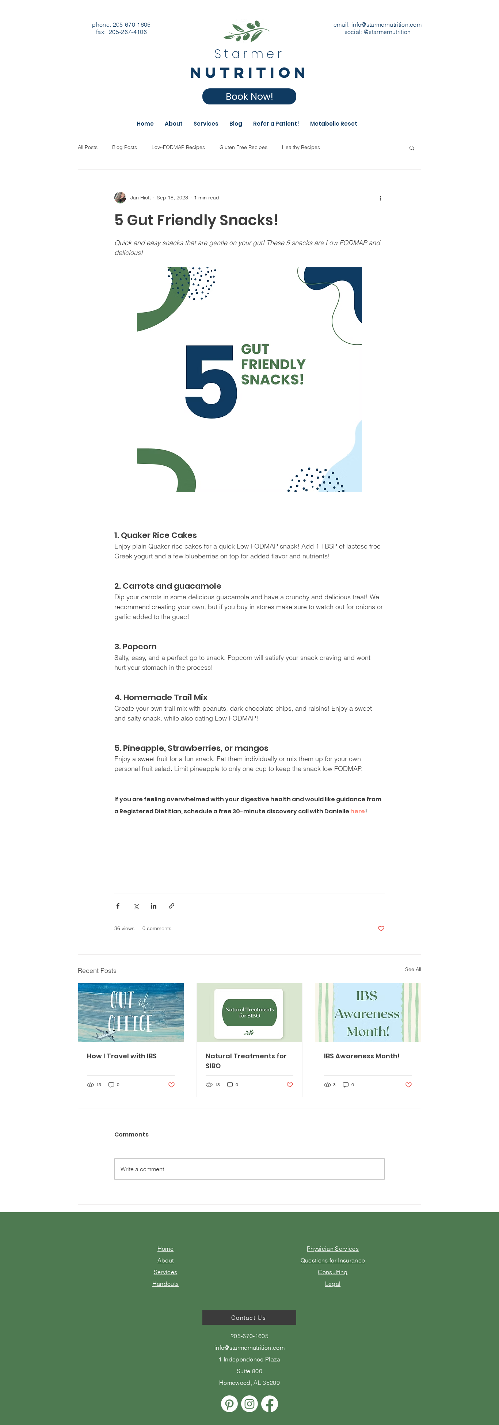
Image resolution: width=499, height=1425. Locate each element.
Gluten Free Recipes (243, 147)
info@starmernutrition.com (386, 24)
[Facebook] (269, 1403)
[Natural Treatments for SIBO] (249, 1012)
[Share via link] (171, 905)
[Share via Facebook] (117, 905)
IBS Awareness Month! (362, 1056)
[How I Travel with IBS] (131, 1012)
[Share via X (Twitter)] (135, 905)
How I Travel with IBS (122, 1056)
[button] (411, 147)
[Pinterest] (229, 1403)
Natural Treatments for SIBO (246, 1060)
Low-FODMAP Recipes (178, 147)
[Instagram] (249, 1403)
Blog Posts (124, 147)
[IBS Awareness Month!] (368, 1012)
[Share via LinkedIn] (153, 905)
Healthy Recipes (301, 147)
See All (413, 969)
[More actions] (380, 197)
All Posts (88, 147)
